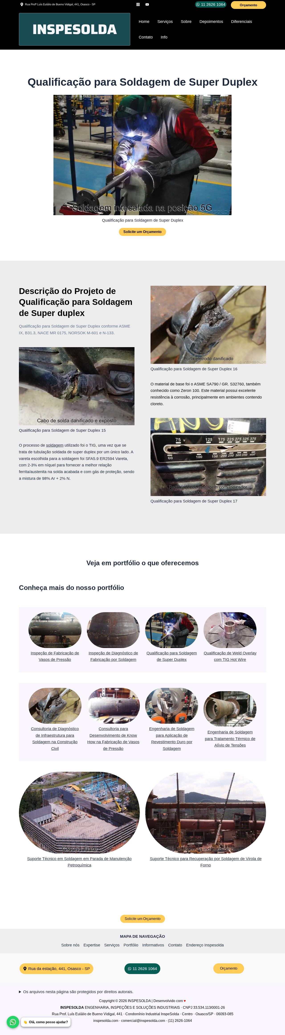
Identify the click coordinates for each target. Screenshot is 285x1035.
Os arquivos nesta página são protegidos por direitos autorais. (78, 992)
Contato (175, 945)
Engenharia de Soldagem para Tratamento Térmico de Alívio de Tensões (230, 738)
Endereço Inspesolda (205, 945)
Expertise (91, 945)
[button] (248, 5)
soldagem (54, 445)
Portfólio (131, 945)
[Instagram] (138, 4)
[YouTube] (147, 4)
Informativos (153, 945)
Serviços (112, 945)
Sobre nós (70, 945)
